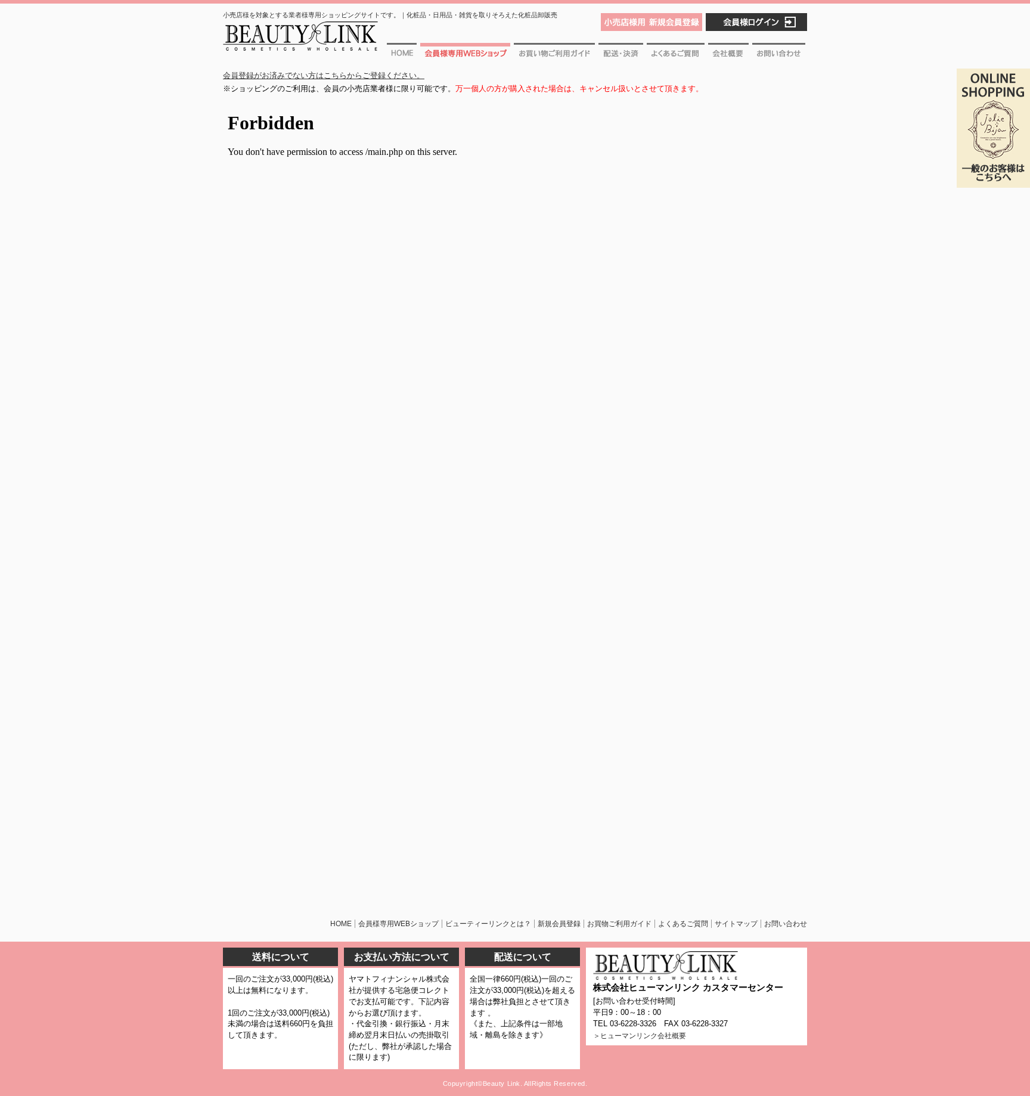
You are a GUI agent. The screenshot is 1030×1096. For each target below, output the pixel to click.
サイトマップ (736, 924)
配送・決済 (621, 55)
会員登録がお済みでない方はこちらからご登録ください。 (323, 75)
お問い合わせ (778, 55)
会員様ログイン (756, 22)
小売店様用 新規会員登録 (651, 22)
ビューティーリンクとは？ (488, 924)
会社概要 (728, 55)
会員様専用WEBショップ (465, 55)
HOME (341, 924)
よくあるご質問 (675, 55)
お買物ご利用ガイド (554, 55)
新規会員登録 (559, 924)
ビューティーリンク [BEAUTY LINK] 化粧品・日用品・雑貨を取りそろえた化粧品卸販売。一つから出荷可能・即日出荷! (300, 40)
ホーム (402, 55)
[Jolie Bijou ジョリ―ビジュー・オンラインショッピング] (993, 180)
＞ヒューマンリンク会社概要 (639, 1036)
